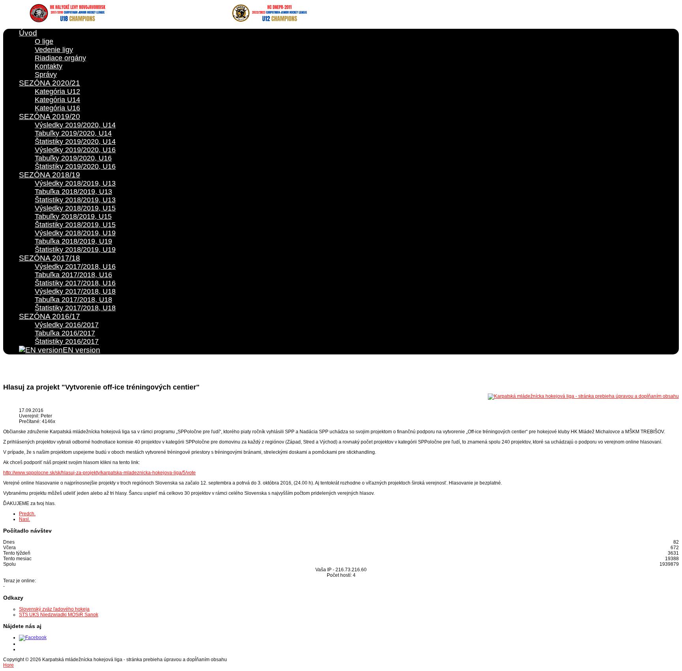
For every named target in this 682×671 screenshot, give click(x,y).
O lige (44, 41)
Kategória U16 (57, 108)
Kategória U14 (57, 100)
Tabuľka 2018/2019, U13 (73, 192)
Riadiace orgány (60, 58)
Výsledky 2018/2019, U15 (75, 208)
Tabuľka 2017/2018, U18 (73, 300)
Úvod (28, 33)
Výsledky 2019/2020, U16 (75, 150)
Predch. (27, 513)
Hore (8, 665)
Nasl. (24, 519)
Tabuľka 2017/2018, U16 (73, 275)
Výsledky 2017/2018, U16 (75, 266)
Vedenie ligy (54, 50)
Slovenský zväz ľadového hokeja (54, 609)
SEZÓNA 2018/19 (49, 175)
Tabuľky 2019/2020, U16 (73, 158)
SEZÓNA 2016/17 (49, 316)
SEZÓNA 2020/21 (49, 83)
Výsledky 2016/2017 (67, 325)
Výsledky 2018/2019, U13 (75, 183)
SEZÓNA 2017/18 (49, 258)
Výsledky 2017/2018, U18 (75, 291)
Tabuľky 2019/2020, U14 (73, 133)
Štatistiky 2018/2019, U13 (75, 200)
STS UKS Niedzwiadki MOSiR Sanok (58, 614)
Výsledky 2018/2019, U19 (75, 233)
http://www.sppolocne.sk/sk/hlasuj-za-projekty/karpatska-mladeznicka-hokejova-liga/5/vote (99, 472)
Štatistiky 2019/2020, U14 (75, 141)
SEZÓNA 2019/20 (49, 116)
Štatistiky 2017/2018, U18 (75, 308)
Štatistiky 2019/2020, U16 (75, 166)
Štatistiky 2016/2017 (67, 341)
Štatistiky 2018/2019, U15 (75, 225)
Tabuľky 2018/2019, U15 (73, 216)
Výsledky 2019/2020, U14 (75, 125)
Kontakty (48, 66)
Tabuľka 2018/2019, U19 (73, 241)
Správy (46, 74)
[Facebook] (33, 637)
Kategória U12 (57, 91)
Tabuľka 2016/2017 (65, 333)
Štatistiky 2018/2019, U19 (75, 249)
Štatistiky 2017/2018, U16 (75, 283)
